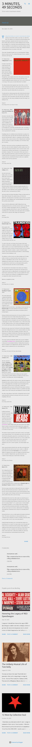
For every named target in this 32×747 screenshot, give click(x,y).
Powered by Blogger (17, 742)
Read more (26, 634)
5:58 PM (9, 561)
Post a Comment (7, 578)
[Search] (25, 3)
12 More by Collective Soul (14, 715)
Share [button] (26, 541)
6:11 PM (9, 574)
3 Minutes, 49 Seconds (12, 5)
